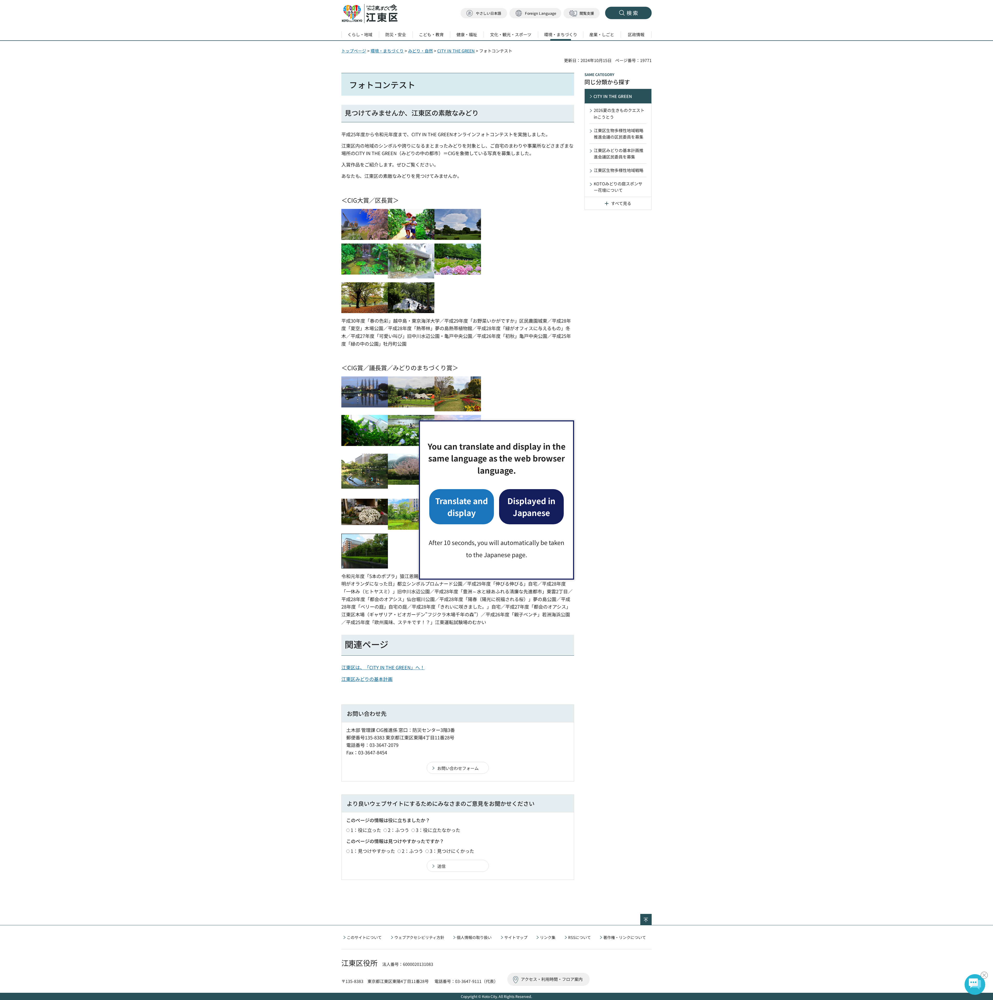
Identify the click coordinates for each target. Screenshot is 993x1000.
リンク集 (547, 937)
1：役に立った (366, 830)
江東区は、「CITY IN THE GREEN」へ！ (383, 667)
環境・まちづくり (387, 51)
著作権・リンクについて (624, 937)
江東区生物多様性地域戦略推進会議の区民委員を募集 (618, 133)
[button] (535, 13)
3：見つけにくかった (452, 850)
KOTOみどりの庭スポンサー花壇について (618, 186)
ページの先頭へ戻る (651, 917)
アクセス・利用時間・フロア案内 (552, 979)
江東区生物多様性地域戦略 (618, 170)
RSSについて (579, 937)
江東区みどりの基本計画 (367, 679)
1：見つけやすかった (373, 850)
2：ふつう (398, 830)
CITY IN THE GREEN (456, 51)
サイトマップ (516, 937)
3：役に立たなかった (438, 830)
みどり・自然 (420, 51)
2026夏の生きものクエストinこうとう (619, 113)
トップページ (353, 51)
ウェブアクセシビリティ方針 (419, 937)
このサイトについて (364, 937)
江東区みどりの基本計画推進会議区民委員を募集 (618, 153)
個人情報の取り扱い (474, 937)
